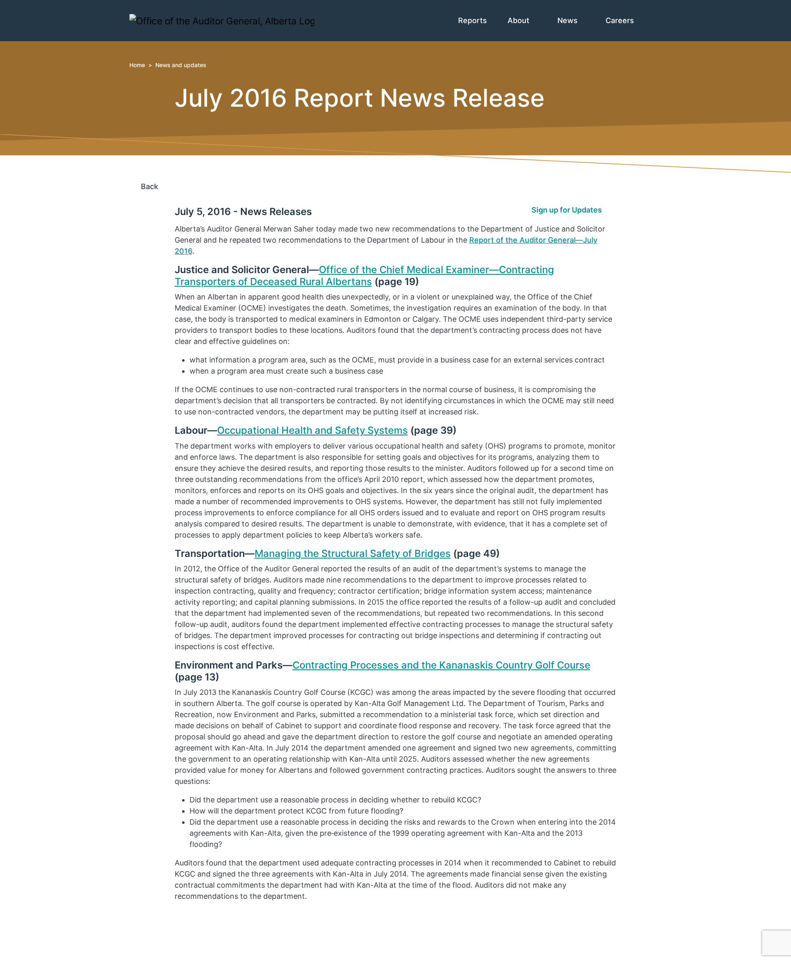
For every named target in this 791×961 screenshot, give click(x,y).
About (519, 20)
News (568, 20)
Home (137, 65)
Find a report (167, 925)
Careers (621, 20)
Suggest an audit (174, 937)
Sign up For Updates (434, 935)
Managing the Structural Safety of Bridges (353, 553)
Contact (158, 914)
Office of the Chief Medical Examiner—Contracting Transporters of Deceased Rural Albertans (364, 276)
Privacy (157, 948)
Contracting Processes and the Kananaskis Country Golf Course (441, 665)
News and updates (180, 65)
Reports (472, 20)
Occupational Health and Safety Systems (312, 430)
